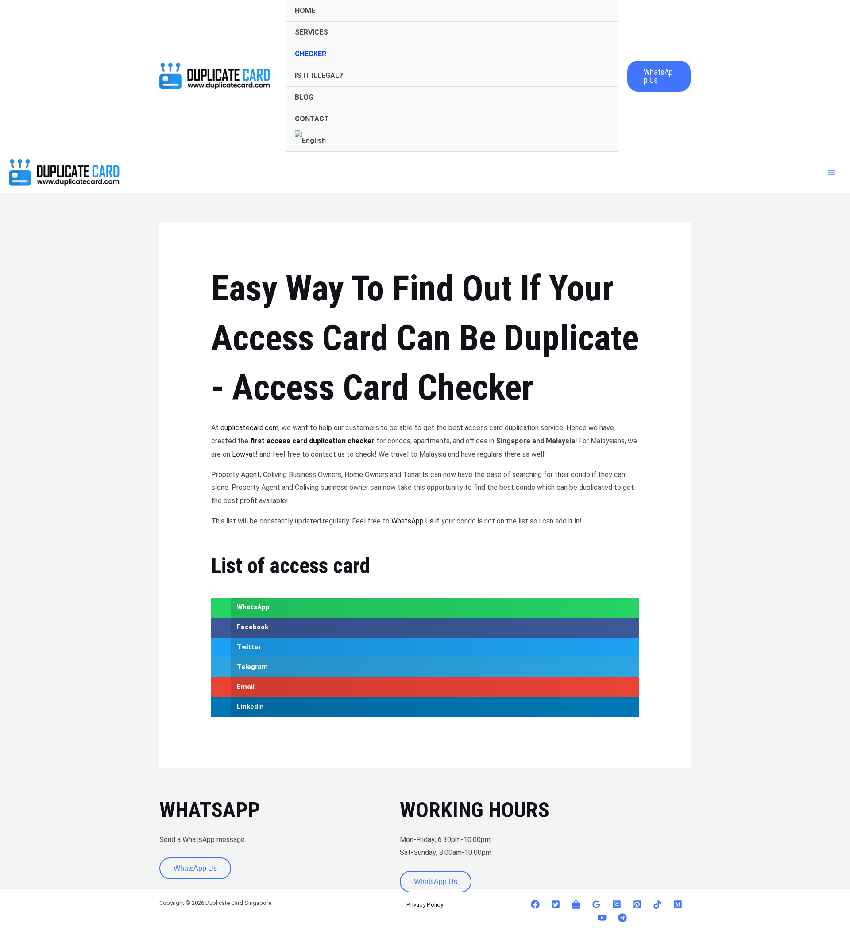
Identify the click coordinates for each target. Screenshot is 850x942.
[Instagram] (616, 904)
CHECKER (310, 54)
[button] (659, 76)
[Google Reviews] (596, 904)
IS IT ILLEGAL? (319, 75)
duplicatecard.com (249, 427)
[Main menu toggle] (831, 172)
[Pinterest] (637, 904)
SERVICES (311, 32)
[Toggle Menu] (600, 32)
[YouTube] (602, 917)
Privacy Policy (424, 904)
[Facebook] (535, 904)
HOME (305, 10)
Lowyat (243, 454)
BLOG (304, 97)
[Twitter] (555, 904)
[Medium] (677, 904)
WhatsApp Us (412, 521)
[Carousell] (576, 904)
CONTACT (312, 119)
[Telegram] (622, 917)
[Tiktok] (657, 904)
